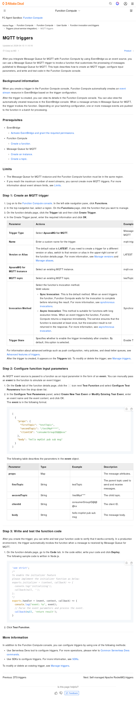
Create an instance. (22, 154)
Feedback (73, 693)
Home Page (8, 25)
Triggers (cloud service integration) (21, 28)
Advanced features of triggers (23, 354)
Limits (57, 185)
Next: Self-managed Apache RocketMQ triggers (108, 677)
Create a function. (21, 143)
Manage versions (103, 256)
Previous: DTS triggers (14, 677)
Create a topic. (19, 158)
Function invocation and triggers (84, 25)
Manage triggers (121, 358)
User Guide (62, 25)
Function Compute (33, 17)
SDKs (75, 659)
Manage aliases (44, 260)
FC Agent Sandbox (12, 17)
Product (127, 50)
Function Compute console (37, 203)
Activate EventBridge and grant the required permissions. (42, 133)
